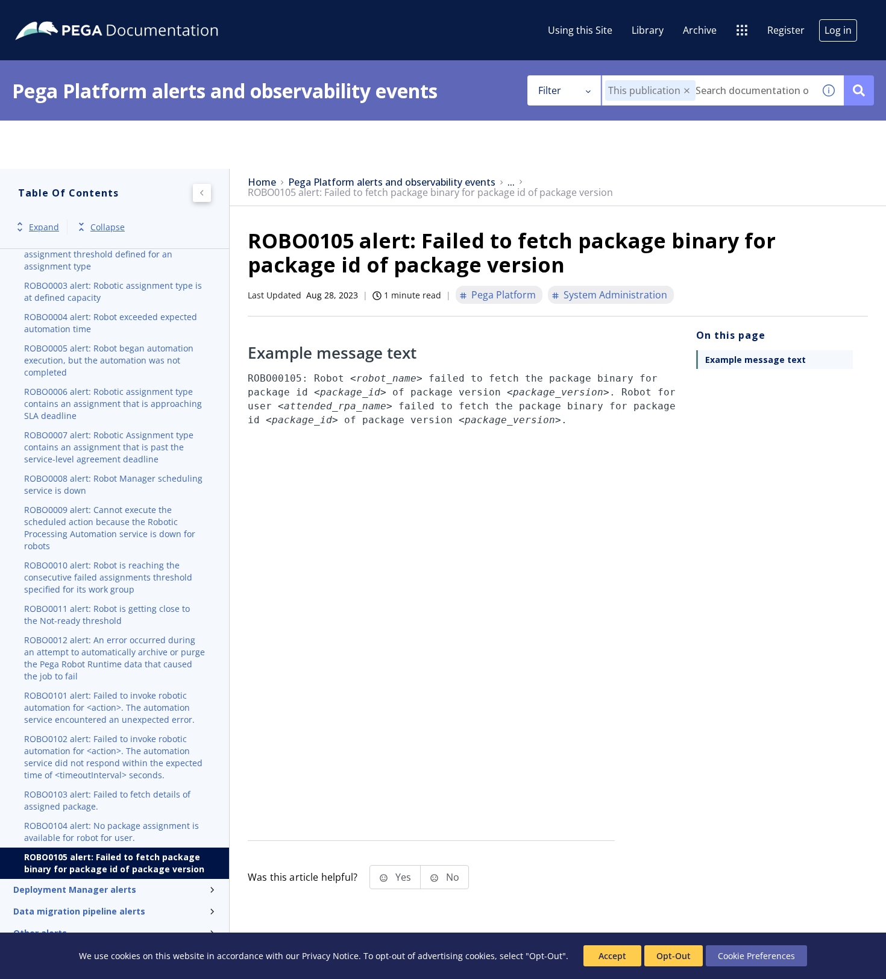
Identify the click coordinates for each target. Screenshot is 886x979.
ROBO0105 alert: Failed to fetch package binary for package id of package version (114, 863)
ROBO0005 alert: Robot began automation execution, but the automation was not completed (108, 360)
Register (786, 30)
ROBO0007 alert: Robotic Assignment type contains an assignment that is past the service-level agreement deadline (108, 447)
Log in (838, 30)
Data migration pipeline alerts (79, 911)
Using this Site (580, 30)
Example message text (755, 359)
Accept (612, 956)
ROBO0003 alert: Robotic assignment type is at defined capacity (113, 291)
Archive (700, 30)
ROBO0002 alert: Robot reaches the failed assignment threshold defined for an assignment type (108, 254)
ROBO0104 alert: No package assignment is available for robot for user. (111, 831)
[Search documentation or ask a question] (859, 90)
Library (648, 30)
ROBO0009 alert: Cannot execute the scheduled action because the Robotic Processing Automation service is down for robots (109, 528)
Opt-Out (673, 956)
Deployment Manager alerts (74, 889)
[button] (686, 90)
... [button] (511, 182)
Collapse (107, 227)
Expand (44, 227)
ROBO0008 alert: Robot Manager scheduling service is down (113, 484)
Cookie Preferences (756, 956)
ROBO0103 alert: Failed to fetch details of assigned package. (107, 800)
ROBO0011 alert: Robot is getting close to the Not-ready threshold (107, 614)
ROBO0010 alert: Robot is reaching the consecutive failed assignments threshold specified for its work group (108, 577)
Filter (549, 90)
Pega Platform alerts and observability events (391, 182)
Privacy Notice (330, 956)
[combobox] (708, 90)
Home (262, 182)
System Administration (615, 294)
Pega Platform (503, 294)
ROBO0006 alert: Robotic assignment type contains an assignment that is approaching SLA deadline (113, 403)
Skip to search (146, 13)
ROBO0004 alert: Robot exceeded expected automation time (110, 323)
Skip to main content (54, 13)
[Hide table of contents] (202, 193)
